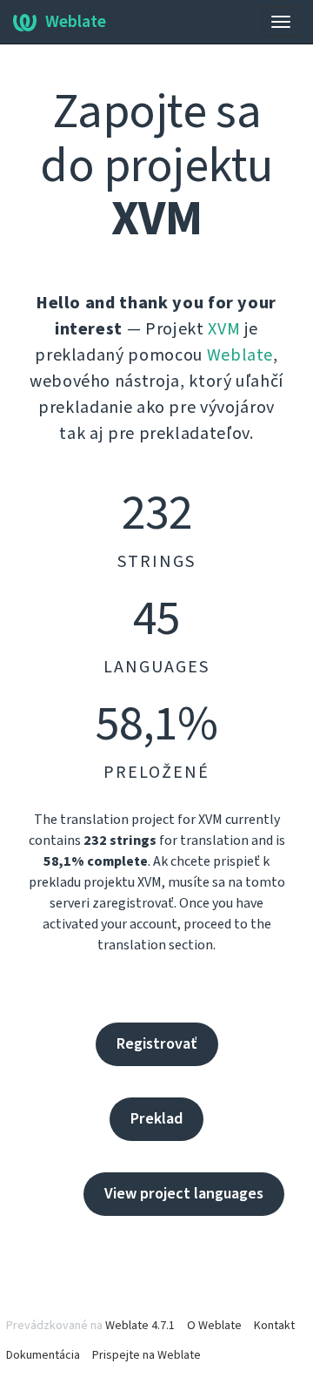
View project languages (183, 1194)
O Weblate (214, 1325)
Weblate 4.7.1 (140, 1325)
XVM (224, 329)
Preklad (156, 1119)
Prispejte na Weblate (146, 1355)
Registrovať (157, 1044)
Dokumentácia (43, 1355)
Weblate (75, 22)
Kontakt (274, 1325)
